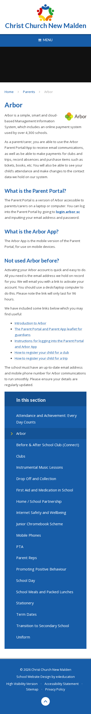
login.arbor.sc (68, 211)
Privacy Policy (55, 689)
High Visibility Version (22, 684)
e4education (65, 677)
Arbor (48, 91)
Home (9, 91)
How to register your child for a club (42, 352)
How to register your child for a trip (41, 358)
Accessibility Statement (61, 684)
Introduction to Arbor (30, 323)
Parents (29, 91)
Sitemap (32, 689)
